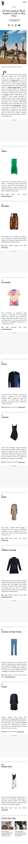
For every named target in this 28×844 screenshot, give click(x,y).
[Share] (9, 25)
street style (15, 80)
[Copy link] (16, 25)
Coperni (6, 94)
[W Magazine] (2, 3)
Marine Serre (17, 105)
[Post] (12, 25)
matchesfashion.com (6, 196)
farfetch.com (4, 247)
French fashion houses (14, 87)
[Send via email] (19, 25)
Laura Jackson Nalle (14, 20)
